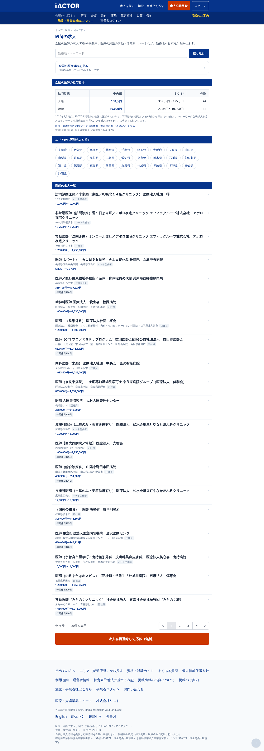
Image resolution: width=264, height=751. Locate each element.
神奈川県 (191, 158)
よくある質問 (168, 670)
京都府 (62, 150)
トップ (59, 30)
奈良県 (173, 150)
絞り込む (199, 53)
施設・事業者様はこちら (73, 689)
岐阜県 (78, 158)
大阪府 (157, 150)
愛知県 (125, 158)
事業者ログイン (110, 21)
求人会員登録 (179, 6)
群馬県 (125, 166)
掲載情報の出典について (156, 680)
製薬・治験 (144, 16)
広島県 (110, 158)
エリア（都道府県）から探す (101, 670)
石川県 (173, 158)
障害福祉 (127, 16)
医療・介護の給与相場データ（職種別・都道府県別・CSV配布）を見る (95, 126)
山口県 (189, 150)
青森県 (189, 166)
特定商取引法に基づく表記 (114, 680)
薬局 (114, 16)
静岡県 (62, 174)
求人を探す (127, 6)
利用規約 (62, 680)
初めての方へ (65, 670)
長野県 (173, 166)
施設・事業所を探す (151, 6)
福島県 (94, 166)
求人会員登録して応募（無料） (132, 639)
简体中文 (77, 716)
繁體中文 (95, 716)
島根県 (94, 158)
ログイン (200, 6)
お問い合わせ (134, 689)
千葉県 (125, 150)
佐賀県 (78, 150)
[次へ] (205, 626)
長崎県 (157, 166)
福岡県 (78, 166)
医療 (84, 16)
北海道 (110, 150)
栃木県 (157, 158)
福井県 (62, 166)
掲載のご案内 (200, 16)
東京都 (141, 158)
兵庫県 (94, 150)
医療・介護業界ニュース (73, 700)
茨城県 (141, 166)
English (61, 716)
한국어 (111, 716)
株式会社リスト (108, 700)
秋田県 (110, 166)
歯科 (104, 16)
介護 (94, 16)
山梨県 (62, 158)
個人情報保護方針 (195, 670)
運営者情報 (81, 680)
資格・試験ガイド (140, 670)
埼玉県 (141, 150)
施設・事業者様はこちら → (76, 21)
